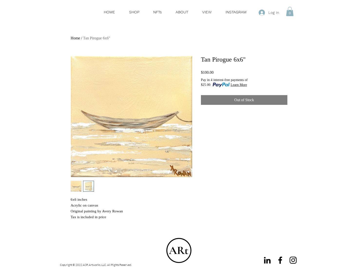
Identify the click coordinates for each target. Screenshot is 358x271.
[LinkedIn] (267, 260)
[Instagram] (293, 260)
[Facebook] (280, 260)
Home (75, 38)
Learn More (239, 85)
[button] (290, 11)
